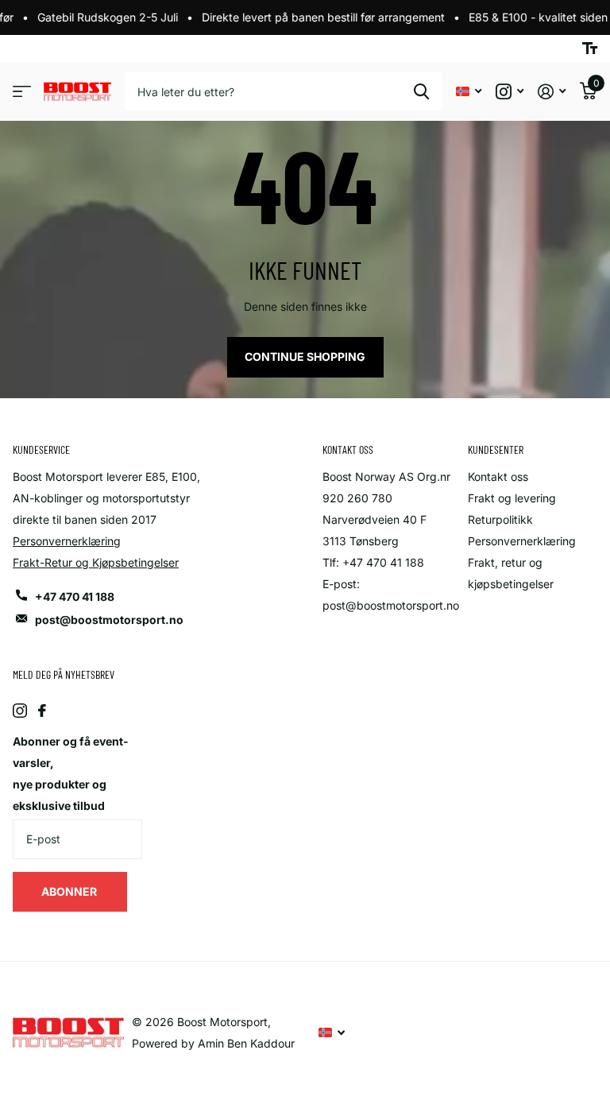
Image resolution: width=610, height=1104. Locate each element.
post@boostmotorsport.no (109, 619)
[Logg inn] (551, 92)
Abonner (70, 891)
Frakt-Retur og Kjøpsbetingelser (96, 562)
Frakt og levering (512, 498)
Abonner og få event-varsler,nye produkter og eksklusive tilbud (71, 773)
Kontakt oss (498, 476)
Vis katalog (22, 92)
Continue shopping (305, 356)
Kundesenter (495, 449)
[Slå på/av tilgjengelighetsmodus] (589, 48)
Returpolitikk (500, 519)
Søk (421, 91)
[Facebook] (42, 710)
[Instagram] (20, 710)
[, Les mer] (509, 92)
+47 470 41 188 (74, 596)
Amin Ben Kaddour (246, 1043)
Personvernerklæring (67, 541)
